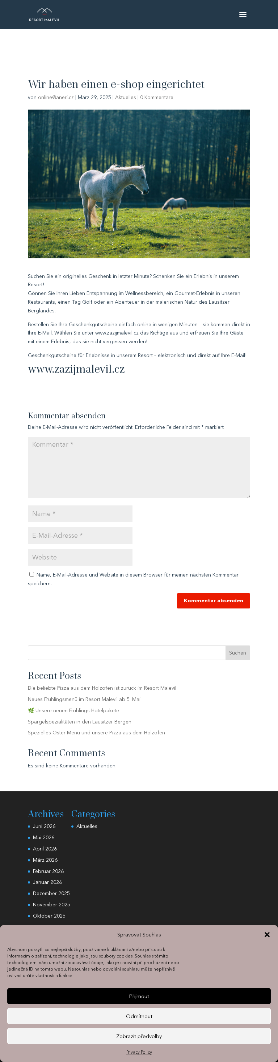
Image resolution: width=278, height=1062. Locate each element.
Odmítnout (139, 1016)
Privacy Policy (139, 1052)
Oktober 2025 (49, 916)
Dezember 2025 (51, 893)
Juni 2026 (44, 826)
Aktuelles (125, 97)
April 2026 (45, 848)
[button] (267, 934)
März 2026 (45, 860)
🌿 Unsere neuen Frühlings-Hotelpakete (73, 710)
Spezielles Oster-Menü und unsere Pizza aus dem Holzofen (96, 732)
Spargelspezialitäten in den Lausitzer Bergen (79, 721)
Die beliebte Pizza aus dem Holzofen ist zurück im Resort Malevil (102, 688)
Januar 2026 (47, 882)
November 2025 (51, 904)
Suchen (237, 652)
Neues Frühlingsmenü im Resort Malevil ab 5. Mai (84, 699)
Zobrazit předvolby (139, 1036)
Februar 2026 (48, 871)
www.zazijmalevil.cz (76, 369)
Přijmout (139, 996)
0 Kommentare (156, 97)
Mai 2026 (43, 837)
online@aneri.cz (56, 97)
